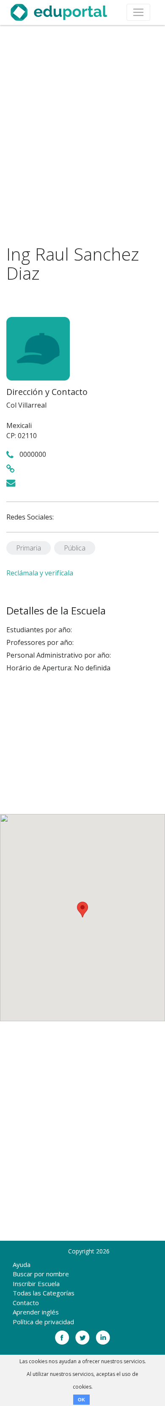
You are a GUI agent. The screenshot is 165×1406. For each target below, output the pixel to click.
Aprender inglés (36, 1312)
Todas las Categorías (43, 1293)
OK (81, 1399)
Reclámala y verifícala (39, 573)
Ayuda (21, 1264)
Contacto (26, 1302)
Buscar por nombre (41, 1274)
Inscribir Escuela (36, 1283)
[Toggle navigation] (138, 12)
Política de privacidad (43, 1321)
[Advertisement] (82, 134)
